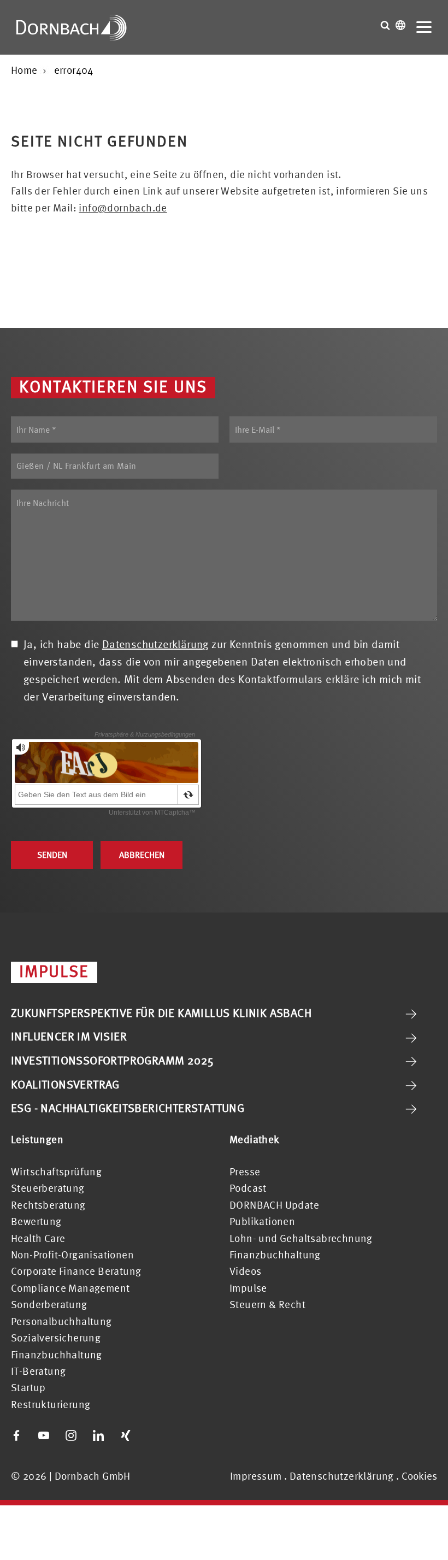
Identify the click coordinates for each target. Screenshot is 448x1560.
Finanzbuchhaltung (56, 1355)
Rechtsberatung (48, 1205)
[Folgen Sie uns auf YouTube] (43, 1435)
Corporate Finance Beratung (76, 1271)
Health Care (38, 1238)
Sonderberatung (49, 1304)
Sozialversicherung (56, 1338)
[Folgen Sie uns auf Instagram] (71, 1435)
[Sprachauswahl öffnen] (400, 25)
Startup (28, 1387)
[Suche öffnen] (385, 25)
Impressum (256, 1476)
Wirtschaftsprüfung (56, 1171)
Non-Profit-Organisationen (72, 1255)
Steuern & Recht (267, 1304)
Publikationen (262, 1221)
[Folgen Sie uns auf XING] (125, 1435)
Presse (244, 1171)
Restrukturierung (50, 1404)
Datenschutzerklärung (155, 644)
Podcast (248, 1188)
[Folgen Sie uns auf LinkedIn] (98, 1435)
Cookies (419, 1476)
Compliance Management (70, 1288)
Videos (245, 1271)
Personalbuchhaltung (61, 1321)
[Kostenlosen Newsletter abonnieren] (153, 1435)
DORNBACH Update (274, 1205)
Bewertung (36, 1221)
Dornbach (71, 27)
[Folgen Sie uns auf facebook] (16, 1435)
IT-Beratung (38, 1371)
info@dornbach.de (123, 208)
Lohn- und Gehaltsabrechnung (301, 1238)
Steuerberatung (48, 1188)
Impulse (248, 1288)
